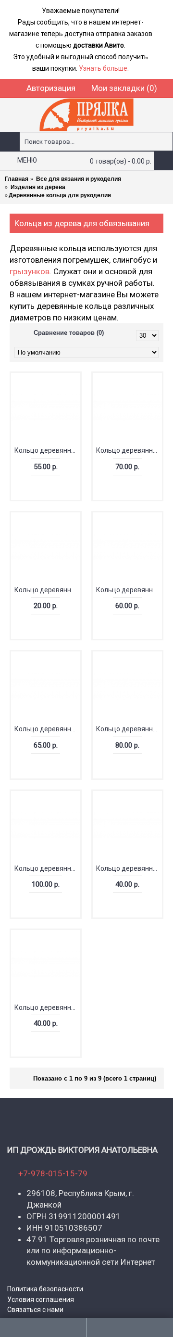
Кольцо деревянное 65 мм (47, 729)
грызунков (29, 271)
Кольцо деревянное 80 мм (129, 729)
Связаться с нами (35, 1309)
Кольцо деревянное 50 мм (129, 868)
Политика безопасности (45, 1289)
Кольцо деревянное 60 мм (129, 590)
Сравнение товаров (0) (69, 332)
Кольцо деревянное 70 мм (129, 450)
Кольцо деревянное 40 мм (47, 1007)
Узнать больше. (104, 68)
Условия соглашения (40, 1299)
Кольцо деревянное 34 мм (47, 590)
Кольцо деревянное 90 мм (47, 868)
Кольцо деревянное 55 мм (47, 450)
